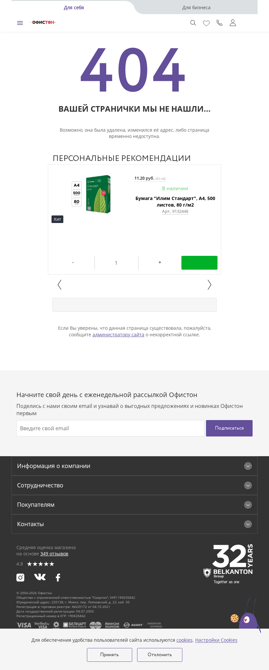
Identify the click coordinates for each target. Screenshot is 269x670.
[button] (59, 284)
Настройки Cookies (216, 640)
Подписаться (229, 428)
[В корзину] (199, 263)
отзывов (54, 553)
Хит (57, 219)
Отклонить (160, 655)
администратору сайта (118, 334)
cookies (184, 640)
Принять (109, 655)
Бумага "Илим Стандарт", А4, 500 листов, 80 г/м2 (175, 201)
